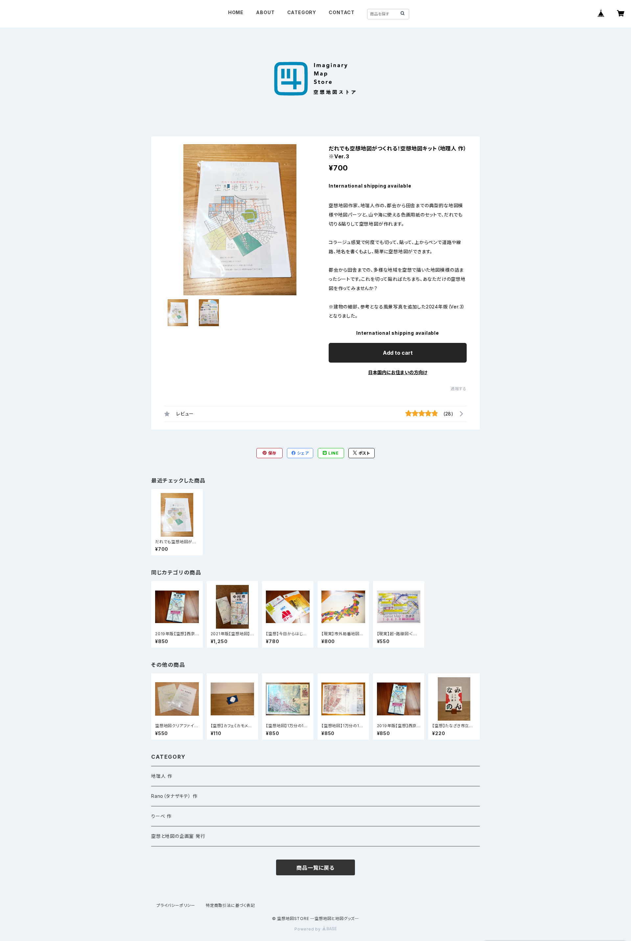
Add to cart (398, 352)
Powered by (308, 929)
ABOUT (265, 12)
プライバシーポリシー (175, 905)
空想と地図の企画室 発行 (178, 836)
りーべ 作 (161, 816)
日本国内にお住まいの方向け (397, 372)
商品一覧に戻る (315, 867)
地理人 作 (161, 776)
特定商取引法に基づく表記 (230, 905)
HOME (236, 12)
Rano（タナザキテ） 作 (174, 796)
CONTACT (342, 12)
